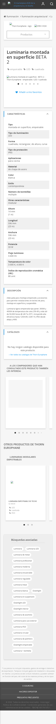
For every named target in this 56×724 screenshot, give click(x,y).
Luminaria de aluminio (23, 615)
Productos (26, 34)
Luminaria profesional (23, 560)
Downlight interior (21, 609)
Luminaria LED (33, 548)
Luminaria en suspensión (24, 597)
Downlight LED (20, 603)
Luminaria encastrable (23, 572)
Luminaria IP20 (20, 627)
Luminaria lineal (20, 584)
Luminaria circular (21, 633)
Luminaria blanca (21, 590)
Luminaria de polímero (23, 639)
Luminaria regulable (22, 578)
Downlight (37, 590)
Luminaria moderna (22, 566)
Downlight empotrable (23, 645)
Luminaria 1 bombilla (22, 651)
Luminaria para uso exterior (25, 621)
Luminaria (18, 548)
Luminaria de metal (22, 554)
